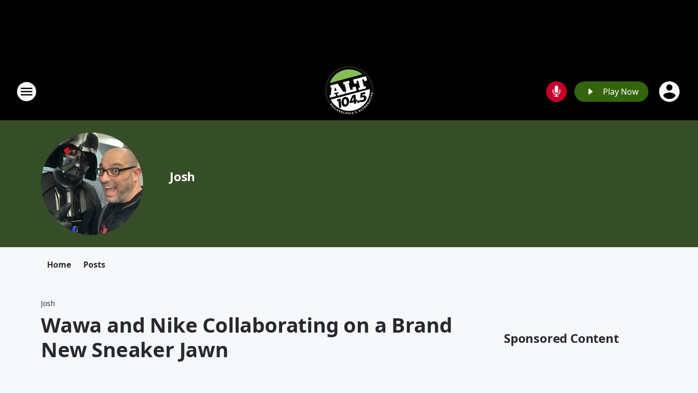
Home (59, 264)
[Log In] (670, 91)
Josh (182, 176)
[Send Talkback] (556, 91)
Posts (94, 264)
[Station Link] (349, 91)
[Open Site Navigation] (26, 91)
